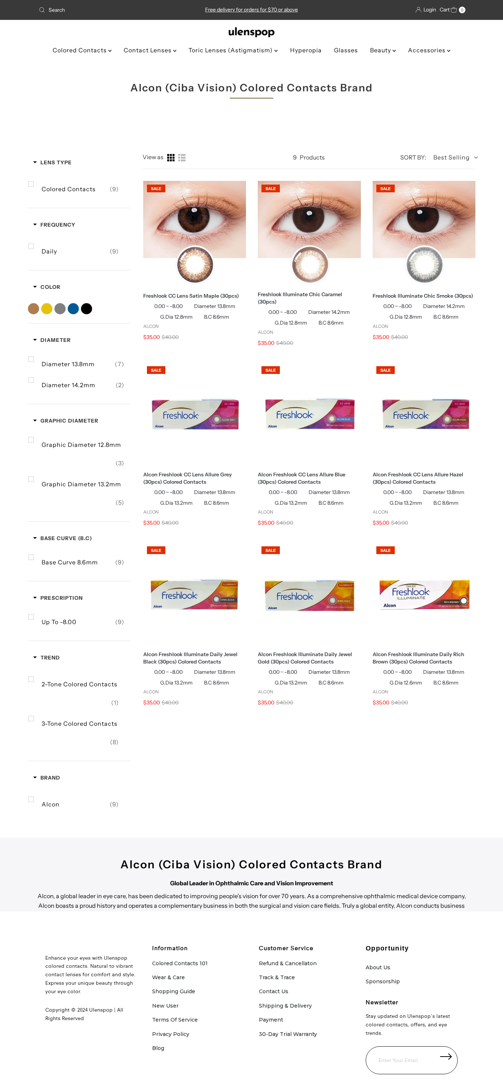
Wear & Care (168, 977)
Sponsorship (383, 981)
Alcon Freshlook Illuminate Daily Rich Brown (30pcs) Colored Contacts (418, 658)
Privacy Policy (170, 1034)
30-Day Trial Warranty (288, 1034)
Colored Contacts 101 (180, 963)
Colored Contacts (80, 50)
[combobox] (106, 10)
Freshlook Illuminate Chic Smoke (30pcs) (423, 296)
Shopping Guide (173, 991)
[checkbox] (80, 189)
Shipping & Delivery (285, 1005)
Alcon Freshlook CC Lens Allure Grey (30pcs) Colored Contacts (187, 478)
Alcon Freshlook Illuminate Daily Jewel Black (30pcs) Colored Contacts (190, 658)
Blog (158, 1048)
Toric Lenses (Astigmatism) (231, 50)
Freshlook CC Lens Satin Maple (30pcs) (191, 296)
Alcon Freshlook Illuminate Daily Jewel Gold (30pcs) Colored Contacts (305, 658)
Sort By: (413, 157)
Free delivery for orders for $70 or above (251, 9)
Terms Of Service (175, 1019)
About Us (378, 967)
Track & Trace (277, 977)
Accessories (427, 50)
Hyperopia (306, 50)
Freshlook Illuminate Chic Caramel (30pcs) (300, 298)
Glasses (346, 50)
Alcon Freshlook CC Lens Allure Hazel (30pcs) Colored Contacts (418, 478)
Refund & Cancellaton (288, 963)
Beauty (381, 50)
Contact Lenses (148, 50)
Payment (271, 1019)
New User (165, 1005)
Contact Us (273, 991)
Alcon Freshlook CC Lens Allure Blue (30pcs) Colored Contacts (301, 478)
